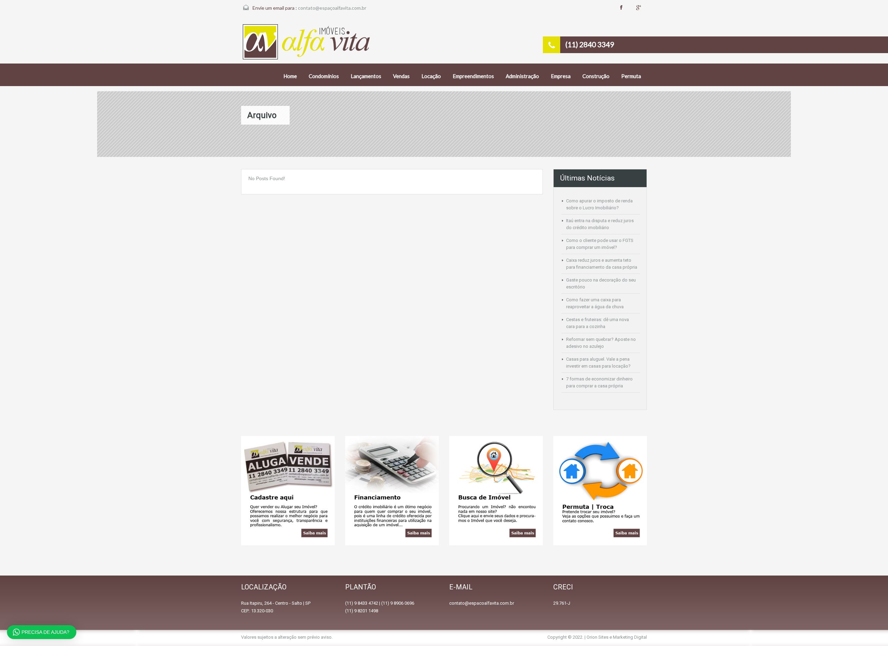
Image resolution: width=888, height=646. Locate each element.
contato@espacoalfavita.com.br (481, 603)
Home (290, 76)
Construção (595, 76)
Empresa (561, 76)
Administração (522, 76)
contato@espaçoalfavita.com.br (332, 8)
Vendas (401, 76)
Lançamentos (366, 76)
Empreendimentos (473, 76)
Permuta (631, 76)
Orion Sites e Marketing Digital (617, 637)
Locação (431, 76)
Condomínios (324, 76)
